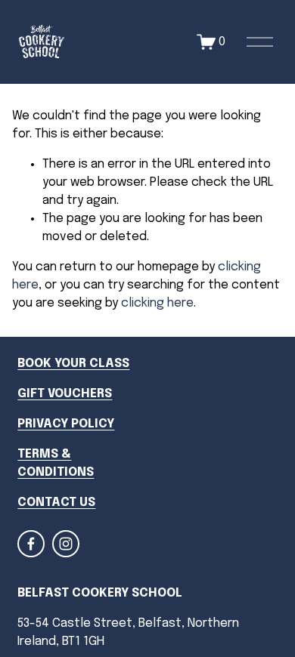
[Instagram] (65, 543)
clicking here (157, 303)
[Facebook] (31, 543)
